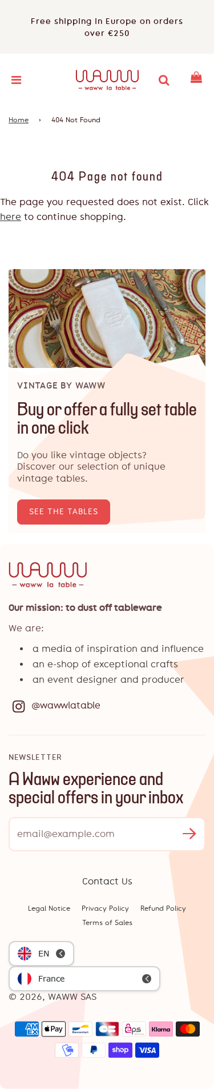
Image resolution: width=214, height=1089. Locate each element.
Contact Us (107, 881)
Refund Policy (163, 908)
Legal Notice (49, 908)
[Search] (163, 80)
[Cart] (196, 80)
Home (19, 120)
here (10, 216)
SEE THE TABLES (63, 512)
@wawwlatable (65, 705)
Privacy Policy (105, 908)
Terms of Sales (107, 923)
